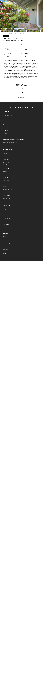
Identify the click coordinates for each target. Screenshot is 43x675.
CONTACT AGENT (21, 97)
